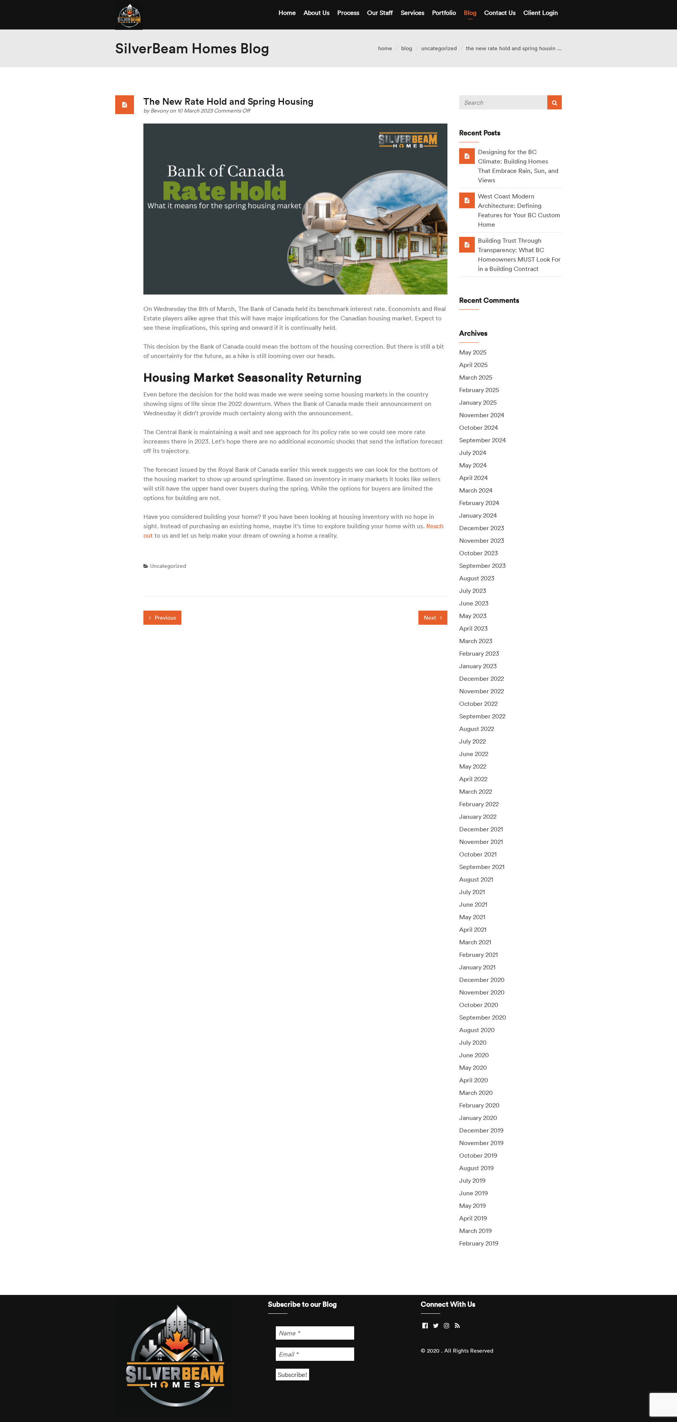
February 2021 (478, 954)
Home (287, 12)
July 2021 (472, 892)
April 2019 (473, 1218)
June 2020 (474, 1055)
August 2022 (476, 729)
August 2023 (476, 578)
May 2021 (472, 917)
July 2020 (473, 1042)
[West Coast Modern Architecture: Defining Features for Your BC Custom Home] (467, 200)
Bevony (160, 110)
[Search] (554, 102)
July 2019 (472, 1180)
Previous (164, 617)
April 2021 (473, 929)
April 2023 (473, 628)
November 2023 (481, 540)
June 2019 (473, 1193)
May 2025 (473, 352)
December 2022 (481, 678)
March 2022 (475, 791)
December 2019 (481, 1130)
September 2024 (482, 440)
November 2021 (481, 842)
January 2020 (478, 1118)
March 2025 (475, 377)
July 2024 (472, 452)
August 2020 (477, 1030)
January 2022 (477, 816)
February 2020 (479, 1105)
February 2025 (479, 390)
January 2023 (478, 666)
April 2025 (473, 365)
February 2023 (479, 653)
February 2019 (478, 1243)
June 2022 (473, 754)
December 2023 (481, 528)
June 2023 (474, 603)
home (385, 48)
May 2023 (473, 616)
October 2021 (478, 854)
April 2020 (473, 1080)
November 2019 (481, 1143)
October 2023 (478, 553)
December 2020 (482, 980)
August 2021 (476, 879)
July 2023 (472, 591)
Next (431, 617)
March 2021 (475, 942)
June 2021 (473, 904)
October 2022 (478, 703)
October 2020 (478, 1005)
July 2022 (472, 741)
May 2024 (473, 465)
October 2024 (478, 427)
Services (412, 12)
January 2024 (478, 515)
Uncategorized (439, 48)
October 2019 (478, 1155)
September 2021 (482, 867)
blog (406, 48)
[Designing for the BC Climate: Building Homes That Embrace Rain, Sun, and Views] (467, 156)
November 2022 (481, 691)
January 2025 (478, 402)
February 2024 (479, 503)
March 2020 (476, 1093)
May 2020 (473, 1067)
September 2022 (482, 716)
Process (348, 12)
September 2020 (482, 1017)
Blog (470, 12)
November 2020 (482, 992)
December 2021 (481, 829)
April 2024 (473, 478)
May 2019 (472, 1205)
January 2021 (477, 967)
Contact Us (500, 12)
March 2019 (475, 1231)
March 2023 (475, 641)
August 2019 (476, 1168)
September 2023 (482, 565)
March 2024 (475, 490)
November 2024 (481, 415)
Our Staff (380, 12)
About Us (316, 12)
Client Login (540, 12)
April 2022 (473, 779)
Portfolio (444, 12)
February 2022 (479, 804)
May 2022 (472, 766)
